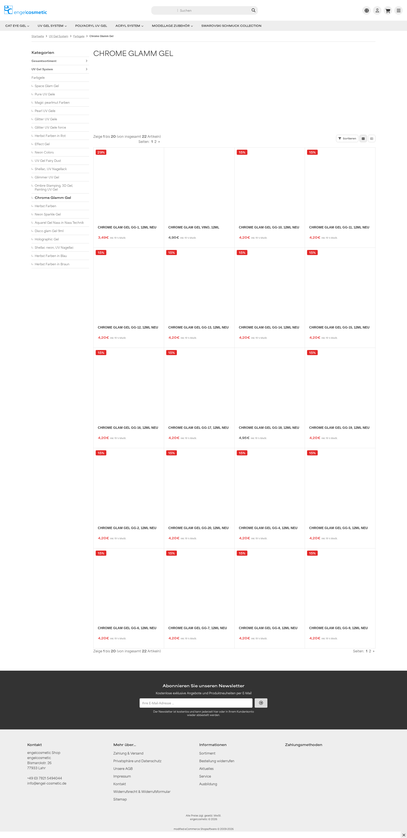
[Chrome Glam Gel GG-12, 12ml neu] (129, 283)
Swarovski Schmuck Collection (231, 25)
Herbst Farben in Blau (51, 256)
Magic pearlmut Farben (52, 102)
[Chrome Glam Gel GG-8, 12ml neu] (270, 583)
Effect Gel (42, 144)
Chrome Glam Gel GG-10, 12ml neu (269, 227)
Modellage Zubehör (171, 25)
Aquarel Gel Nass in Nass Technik (59, 222)
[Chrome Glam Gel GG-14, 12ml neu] (270, 283)
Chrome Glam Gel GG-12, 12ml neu (128, 327)
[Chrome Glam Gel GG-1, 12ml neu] (129, 183)
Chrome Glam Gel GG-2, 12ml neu (127, 528)
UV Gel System (51, 25)
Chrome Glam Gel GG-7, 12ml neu (197, 628)
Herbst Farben (45, 206)
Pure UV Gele (45, 94)
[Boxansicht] (363, 138)
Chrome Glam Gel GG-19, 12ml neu (339, 427)
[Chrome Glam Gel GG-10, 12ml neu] (270, 183)
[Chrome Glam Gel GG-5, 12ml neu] (340, 483)
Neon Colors (44, 152)
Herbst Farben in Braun (52, 264)
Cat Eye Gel (15, 25)
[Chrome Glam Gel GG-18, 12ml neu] (270, 383)
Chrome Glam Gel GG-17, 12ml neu (198, 427)
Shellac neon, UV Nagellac (54, 247)
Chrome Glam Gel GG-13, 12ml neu (198, 327)
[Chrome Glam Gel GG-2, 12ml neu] (129, 483)
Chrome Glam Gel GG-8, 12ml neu (268, 628)
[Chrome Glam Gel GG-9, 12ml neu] (340, 583)
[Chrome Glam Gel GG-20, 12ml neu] (199, 483)
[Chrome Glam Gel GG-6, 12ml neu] (129, 583)
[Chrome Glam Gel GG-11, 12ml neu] (340, 183)
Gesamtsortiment (44, 61)
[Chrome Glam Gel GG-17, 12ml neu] (199, 383)
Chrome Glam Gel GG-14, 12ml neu (269, 327)
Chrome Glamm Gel (53, 197)
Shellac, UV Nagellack (51, 169)
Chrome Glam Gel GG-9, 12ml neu (338, 628)
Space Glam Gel (47, 86)
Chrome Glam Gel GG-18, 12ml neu (269, 427)
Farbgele (38, 77)
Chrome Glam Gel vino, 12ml (193, 227)
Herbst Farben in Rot (50, 136)
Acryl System (127, 25)
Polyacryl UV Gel (91, 25)
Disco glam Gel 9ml (49, 231)
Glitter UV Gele (46, 119)
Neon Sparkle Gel (48, 214)
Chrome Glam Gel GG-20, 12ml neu (198, 528)
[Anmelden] (377, 10)
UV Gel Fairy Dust (48, 160)
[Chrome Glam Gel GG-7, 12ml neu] (199, 583)
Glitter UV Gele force (50, 127)
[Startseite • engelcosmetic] (25, 10)
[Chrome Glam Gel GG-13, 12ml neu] (199, 283)
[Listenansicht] (371, 138)
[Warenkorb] (388, 10)
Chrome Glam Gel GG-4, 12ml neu (268, 528)
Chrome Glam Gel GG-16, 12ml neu (128, 427)
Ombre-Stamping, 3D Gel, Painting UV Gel (54, 187)
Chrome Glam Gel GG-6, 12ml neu (127, 628)
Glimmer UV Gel (47, 177)
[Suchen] (253, 10)
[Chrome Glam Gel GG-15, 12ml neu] (340, 283)
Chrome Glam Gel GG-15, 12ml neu (339, 327)
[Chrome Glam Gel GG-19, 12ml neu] (340, 383)
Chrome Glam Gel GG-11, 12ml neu (339, 227)
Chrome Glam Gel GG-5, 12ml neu (338, 528)
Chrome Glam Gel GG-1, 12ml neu (127, 227)
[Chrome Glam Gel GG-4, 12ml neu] (270, 483)
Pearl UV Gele (45, 111)
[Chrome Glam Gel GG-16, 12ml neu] (129, 383)
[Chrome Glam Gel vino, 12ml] (199, 183)
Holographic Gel (47, 239)
